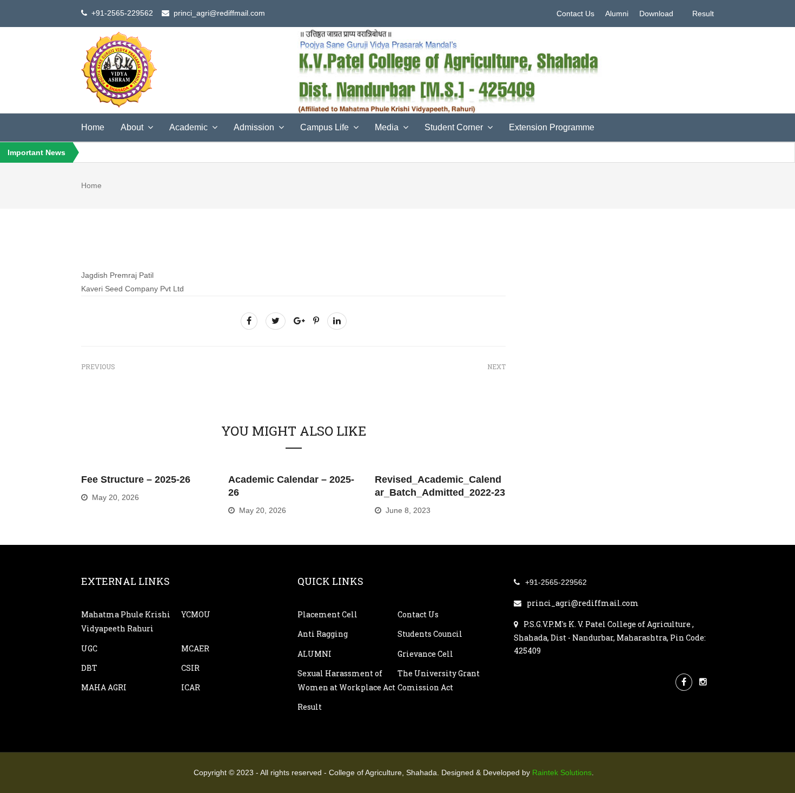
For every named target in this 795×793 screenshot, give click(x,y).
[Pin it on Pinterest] (316, 320)
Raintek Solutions (562, 772)
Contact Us (575, 13)
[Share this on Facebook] (249, 320)
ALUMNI (314, 654)
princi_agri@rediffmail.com (583, 603)
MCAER (195, 648)
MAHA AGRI (104, 687)
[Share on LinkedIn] (337, 320)
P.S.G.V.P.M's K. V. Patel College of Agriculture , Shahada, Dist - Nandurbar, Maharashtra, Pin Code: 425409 (610, 637)
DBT (89, 668)
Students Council (430, 634)
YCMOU (195, 614)
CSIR (190, 668)
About (132, 127)
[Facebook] (683, 681)
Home (92, 127)
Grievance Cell (425, 654)
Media (387, 127)
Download (656, 13)
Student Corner (454, 127)
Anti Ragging (322, 634)
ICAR (190, 687)
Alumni (616, 13)
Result (703, 13)
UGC (89, 648)
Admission (254, 127)
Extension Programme (551, 127)
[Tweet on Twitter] (276, 320)
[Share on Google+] (299, 320)
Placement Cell (327, 614)
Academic (188, 127)
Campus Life (324, 127)
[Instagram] (703, 681)
